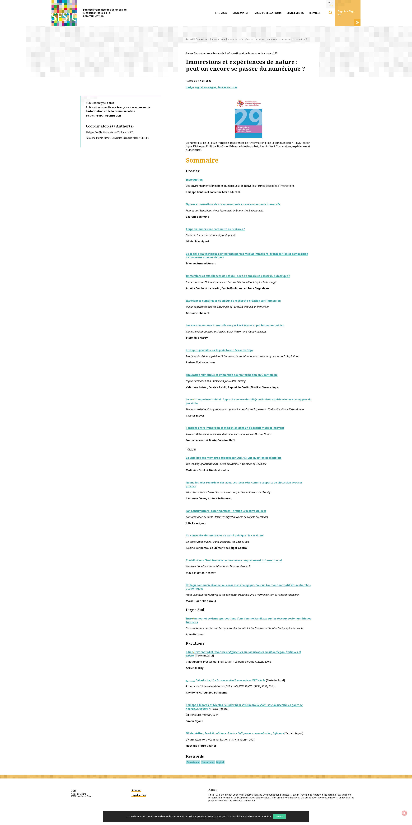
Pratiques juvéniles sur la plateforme (219, 350)
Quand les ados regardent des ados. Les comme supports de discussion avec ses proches (244, 484)
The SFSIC (221, 13)
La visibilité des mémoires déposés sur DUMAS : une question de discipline (233, 457)
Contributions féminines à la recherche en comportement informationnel (234, 560)
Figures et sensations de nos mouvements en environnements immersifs (233, 204)
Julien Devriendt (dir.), (243, 653)
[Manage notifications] (404, 813)
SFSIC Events (295, 13)
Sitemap (136, 790)
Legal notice (138, 795)
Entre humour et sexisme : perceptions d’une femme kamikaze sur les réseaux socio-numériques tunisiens (248, 620)
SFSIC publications (267, 13)
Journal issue (218, 39)
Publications (202, 39)
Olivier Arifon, (235, 733)
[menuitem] (221, 12)
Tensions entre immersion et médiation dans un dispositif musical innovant (235, 428)
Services (314, 13)
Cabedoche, (225, 680)
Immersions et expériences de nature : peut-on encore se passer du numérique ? (238, 276)
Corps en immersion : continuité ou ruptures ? (215, 229)
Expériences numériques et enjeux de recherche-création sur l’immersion (233, 300)
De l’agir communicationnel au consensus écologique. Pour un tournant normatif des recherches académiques (248, 586)
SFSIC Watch (241, 13)
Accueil (190, 39)
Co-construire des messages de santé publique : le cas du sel (225, 535)
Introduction (194, 179)
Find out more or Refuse (258, 816)
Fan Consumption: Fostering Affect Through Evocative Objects (226, 511)
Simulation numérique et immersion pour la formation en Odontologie (232, 375)
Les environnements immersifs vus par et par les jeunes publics (235, 325)
